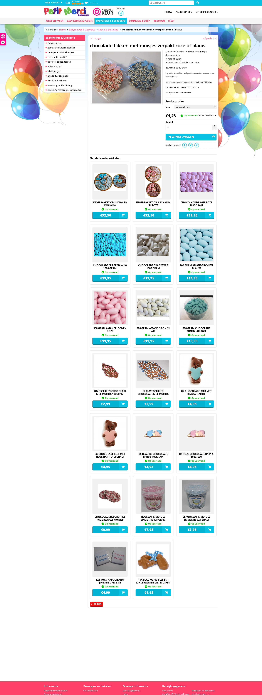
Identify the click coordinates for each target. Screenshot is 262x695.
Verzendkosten (90, 690)
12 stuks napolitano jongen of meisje (110, 581)
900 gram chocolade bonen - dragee (196, 330)
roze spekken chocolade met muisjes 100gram (110, 392)
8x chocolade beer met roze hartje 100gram (110, 455)
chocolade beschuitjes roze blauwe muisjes (110, 518)
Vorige (97, 38)
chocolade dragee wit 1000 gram (153, 267)
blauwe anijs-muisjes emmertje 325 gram (196, 518)
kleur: (168, 107)
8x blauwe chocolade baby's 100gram (153, 455)
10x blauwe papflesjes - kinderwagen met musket (153, 581)
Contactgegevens (131, 690)
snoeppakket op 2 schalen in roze (153, 204)
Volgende (207, 38)
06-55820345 (208, 690)
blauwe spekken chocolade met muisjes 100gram (153, 393)
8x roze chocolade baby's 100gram (196, 455)
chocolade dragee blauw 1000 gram (110, 267)
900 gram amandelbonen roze (109, 330)
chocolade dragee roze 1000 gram (196, 204)
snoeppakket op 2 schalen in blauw (109, 204)
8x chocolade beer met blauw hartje (196, 392)
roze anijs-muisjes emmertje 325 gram (153, 518)
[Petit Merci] (66, 11)
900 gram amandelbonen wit (153, 330)
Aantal (169, 122)
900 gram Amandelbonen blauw (196, 267)
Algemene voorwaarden (55, 690)
